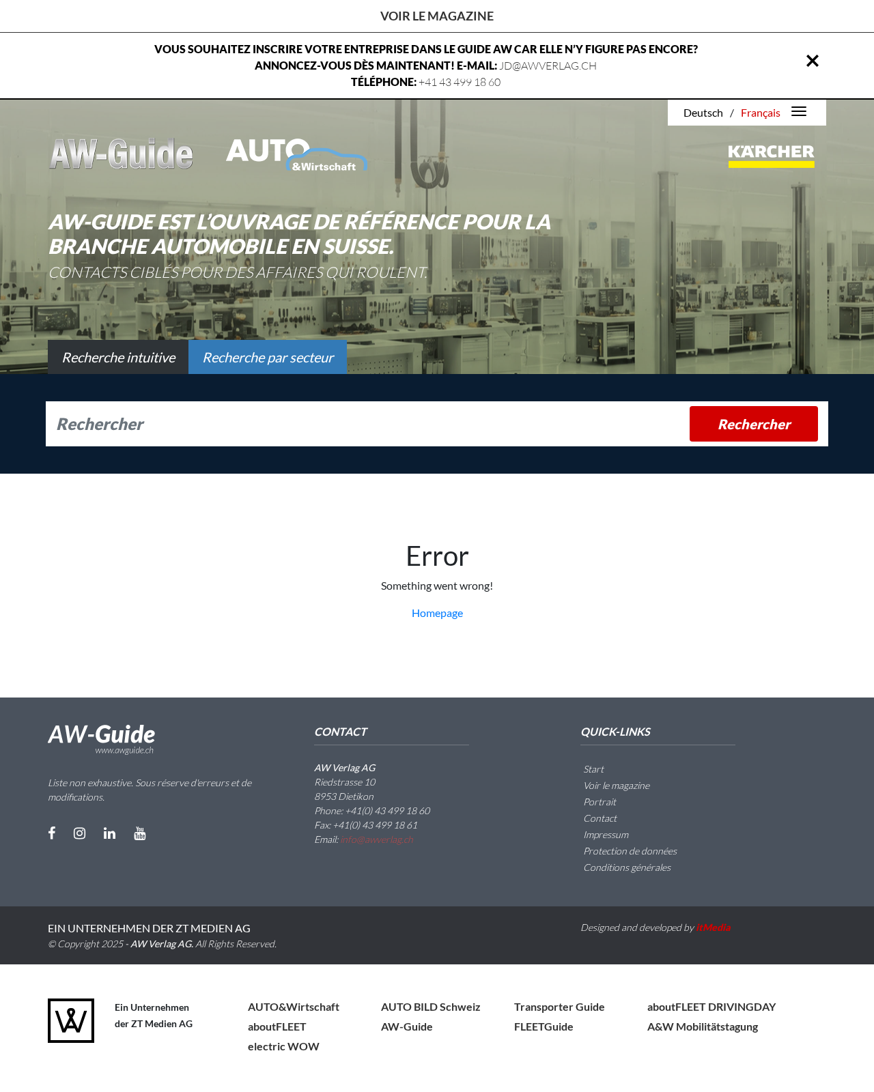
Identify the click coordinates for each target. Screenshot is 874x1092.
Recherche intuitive (118, 357)
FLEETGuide (544, 1026)
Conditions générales (626, 867)
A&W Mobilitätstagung (702, 1026)
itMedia (713, 927)
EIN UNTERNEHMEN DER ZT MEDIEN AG (149, 927)
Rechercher (754, 424)
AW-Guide (407, 1026)
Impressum (604, 834)
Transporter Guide (559, 1006)
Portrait (598, 801)
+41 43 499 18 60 (460, 82)
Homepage (437, 612)
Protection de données (629, 851)
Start (592, 769)
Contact (599, 818)
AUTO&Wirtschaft (293, 1006)
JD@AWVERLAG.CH (548, 65)
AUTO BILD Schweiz (431, 1006)
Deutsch (703, 112)
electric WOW (284, 1045)
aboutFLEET (277, 1026)
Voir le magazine (437, 15)
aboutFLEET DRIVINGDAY (711, 1006)
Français (760, 112)
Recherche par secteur (267, 357)
